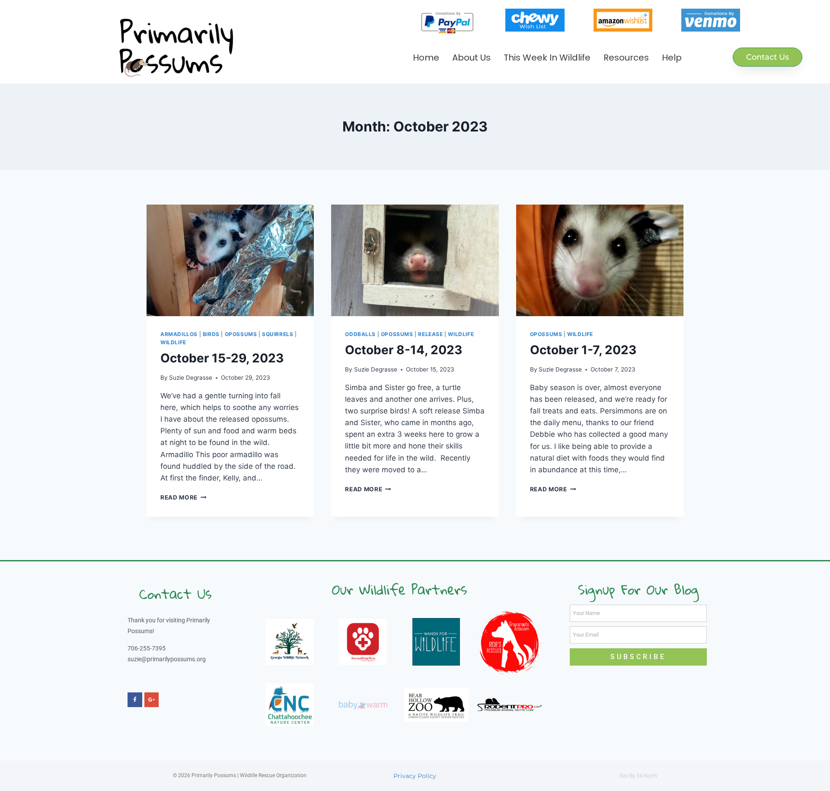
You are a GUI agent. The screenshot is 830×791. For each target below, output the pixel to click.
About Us (471, 57)
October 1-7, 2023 (583, 350)
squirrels (277, 334)
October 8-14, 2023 (403, 350)
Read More (183, 497)
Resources (626, 57)
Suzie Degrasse (190, 377)
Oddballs (360, 334)
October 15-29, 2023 (222, 358)
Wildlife (173, 342)
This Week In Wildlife (547, 57)
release (430, 334)
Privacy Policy (414, 776)
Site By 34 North (638, 776)
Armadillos (179, 334)
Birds (211, 334)
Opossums (241, 334)
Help (672, 57)
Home (426, 57)
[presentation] (230, 260)
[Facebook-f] (135, 699)
